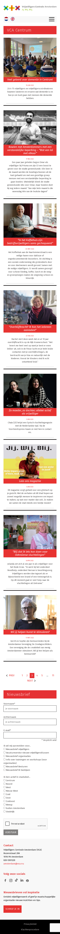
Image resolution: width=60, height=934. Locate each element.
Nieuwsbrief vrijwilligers (17, 749)
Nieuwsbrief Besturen (16, 766)
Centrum (10, 780)
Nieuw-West (11, 791)
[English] (13, 19)
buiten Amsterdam (15, 808)
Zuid (7, 794)
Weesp (8, 804)
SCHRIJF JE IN (13, 909)
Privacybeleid (30, 924)
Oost (8, 797)
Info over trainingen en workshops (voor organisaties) (25, 761)
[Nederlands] (6, 19)
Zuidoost (10, 801)
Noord (8, 784)
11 (53, 675)
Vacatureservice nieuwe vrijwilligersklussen (27, 752)
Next (30, 680)
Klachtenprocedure (30, 929)
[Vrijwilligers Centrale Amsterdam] (30, 8)
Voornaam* (9, 703)
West (8, 787)
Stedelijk (9, 811)
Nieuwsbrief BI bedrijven (17, 770)
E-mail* (7, 730)
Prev (11, 675)
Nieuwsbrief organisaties (18, 756)
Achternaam (9, 717)
